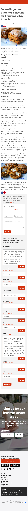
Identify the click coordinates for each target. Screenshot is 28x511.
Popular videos (6, 476)
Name (6, 212)
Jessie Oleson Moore (20, 23)
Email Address (18, 213)
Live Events (4, 479)
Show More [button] (7, 384)
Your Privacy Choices (18, 502)
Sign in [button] (16, 209)
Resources (4, 481)
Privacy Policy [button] (8, 501)
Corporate (4, 485)
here (11, 202)
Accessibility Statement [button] (7, 502)
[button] (2, 26)
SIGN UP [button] (19, 435)
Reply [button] (22, 267)
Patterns (4, 477)
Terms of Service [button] (20, 500)
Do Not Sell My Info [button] (17, 501)
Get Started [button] (10, 461)
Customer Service (7, 483)
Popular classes (6, 474)
